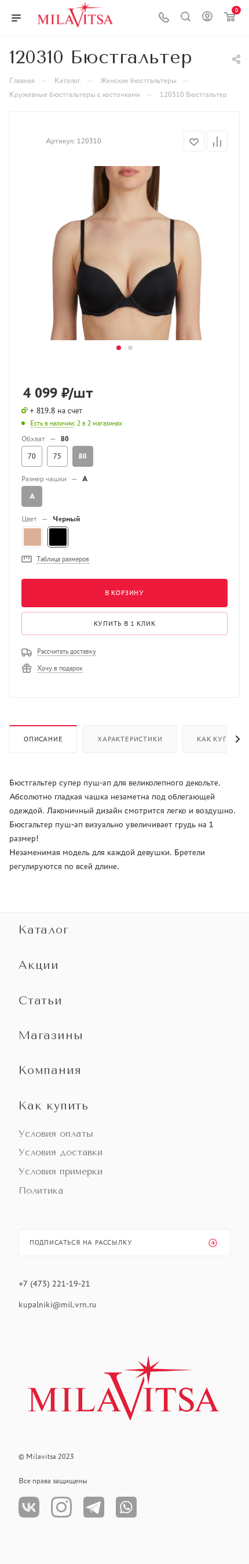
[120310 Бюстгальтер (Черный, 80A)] (124, 252)
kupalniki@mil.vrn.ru (59, 1304)
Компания (50, 1070)
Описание (43, 739)
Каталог (44, 929)
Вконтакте (29, 1507)
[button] (118, 348)
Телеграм (93, 1507)
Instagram (61, 1507)
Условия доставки (60, 1152)
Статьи (41, 1000)
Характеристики (129, 739)
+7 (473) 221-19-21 (54, 1283)
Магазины (51, 1035)
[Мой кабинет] (207, 18)
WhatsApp (126, 1507)
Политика (41, 1190)
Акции (39, 965)
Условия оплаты (56, 1133)
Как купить (54, 1105)
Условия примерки (60, 1171)
